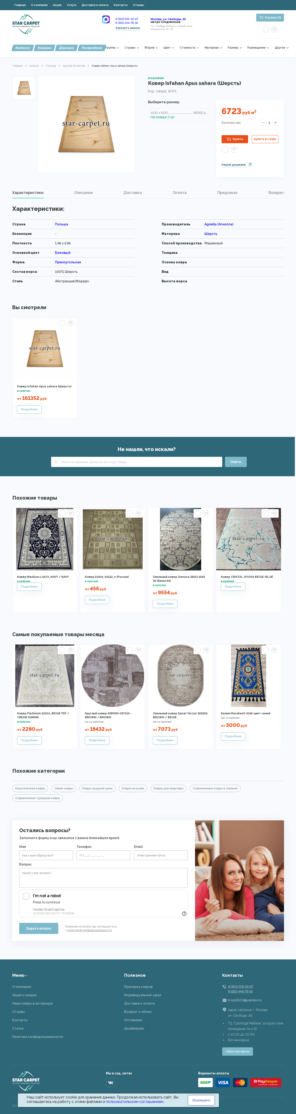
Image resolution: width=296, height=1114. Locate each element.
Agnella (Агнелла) (74, 65)
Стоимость (188, 47)
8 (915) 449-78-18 (126, 23)
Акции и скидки (24, 995)
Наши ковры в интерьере (32, 1003)
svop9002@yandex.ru (245, 1000)
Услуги (71, 5)
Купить (238, 139)
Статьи (18, 1028)
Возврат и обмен (138, 1012)
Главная (20, 5)
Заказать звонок (127, 28)
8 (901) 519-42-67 (126, 19)
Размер (233, 47)
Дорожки (66, 48)
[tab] (27, 192)
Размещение (256, 47)
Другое (280, 47)
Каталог (22, 48)
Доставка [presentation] (132, 192)
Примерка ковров (138, 987)
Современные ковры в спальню (215, 788)
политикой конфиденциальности (90, 930)
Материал (212, 47)
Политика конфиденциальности (37, 1037)
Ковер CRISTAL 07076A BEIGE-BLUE (247, 577)
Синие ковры (63, 788)
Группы (110, 47)
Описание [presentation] (83, 192)
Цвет (167, 47)
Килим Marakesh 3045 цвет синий (245, 713)
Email (138, 847)
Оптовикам (133, 1020)
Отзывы (138, 5)
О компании (39, 5)
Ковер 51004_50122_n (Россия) (107, 577)
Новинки (44, 48)
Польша (51, 65)
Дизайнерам (134, 1028)
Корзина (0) (273, 17)
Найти (236, 462)
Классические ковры (30, 788)
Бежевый (62, 253)
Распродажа (92, 48)
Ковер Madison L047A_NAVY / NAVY (43, 577)
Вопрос (25, 864)
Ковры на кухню (133, 788)
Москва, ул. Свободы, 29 (168, 19)
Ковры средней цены (97, 788)
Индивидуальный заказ (142, 995)
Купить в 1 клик (265, 139)
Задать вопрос (38, 928)
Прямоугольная (68, 262)
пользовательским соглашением (134, 1101)
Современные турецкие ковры (37, 798)
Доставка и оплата (95, 5)
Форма (149, 47)
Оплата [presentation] (180, 192)
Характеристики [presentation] (27, 192)
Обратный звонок (237, 1051)
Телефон (84, 847)
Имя (22, 847)
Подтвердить (201, 1100)
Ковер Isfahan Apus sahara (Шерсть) (44, 386)
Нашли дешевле (234, 164)
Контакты (121, 5)
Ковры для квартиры (168, 788)
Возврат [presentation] (276, 192)
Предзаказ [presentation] (227, 192)
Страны (130, 47)
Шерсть (210, 234)
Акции (57, 5)
